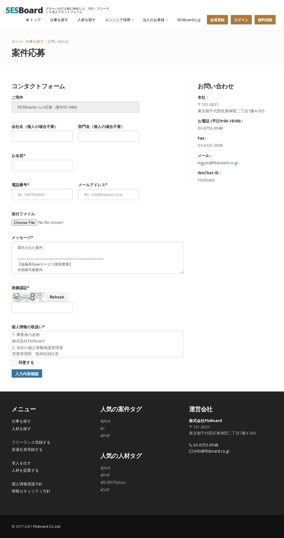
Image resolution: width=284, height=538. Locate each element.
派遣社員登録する (27, 449)
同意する (26, 362)
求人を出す (21, 463)
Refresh (57, 297)
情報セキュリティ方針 (31, 491)
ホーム (17, 41)
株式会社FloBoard (205, 420)
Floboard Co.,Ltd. (47, 526)
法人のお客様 (154, 19)
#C (102, 428)
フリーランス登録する (31, 442)
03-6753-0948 (210, 128)
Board (24, 10)
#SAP (105, 489)
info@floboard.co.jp (211, 451)
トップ (35, 19)
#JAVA (105, 421)
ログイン (241, 19)
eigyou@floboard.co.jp (218, 162)
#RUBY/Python (113, 482)
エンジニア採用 (118, 19)
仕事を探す (59, 19)
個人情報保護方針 (27, 483)
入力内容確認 (27, 373)
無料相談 (265, 19)
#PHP (105, 435)
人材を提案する (25, 470)
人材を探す (87, 19)
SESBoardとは (189, 19)
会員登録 (217, 19)
